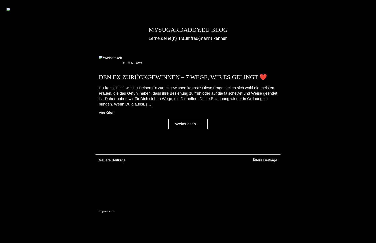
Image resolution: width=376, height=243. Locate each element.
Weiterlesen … (188, 124)
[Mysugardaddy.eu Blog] (24, 10)
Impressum (106, 211)
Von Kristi (106, 113)
